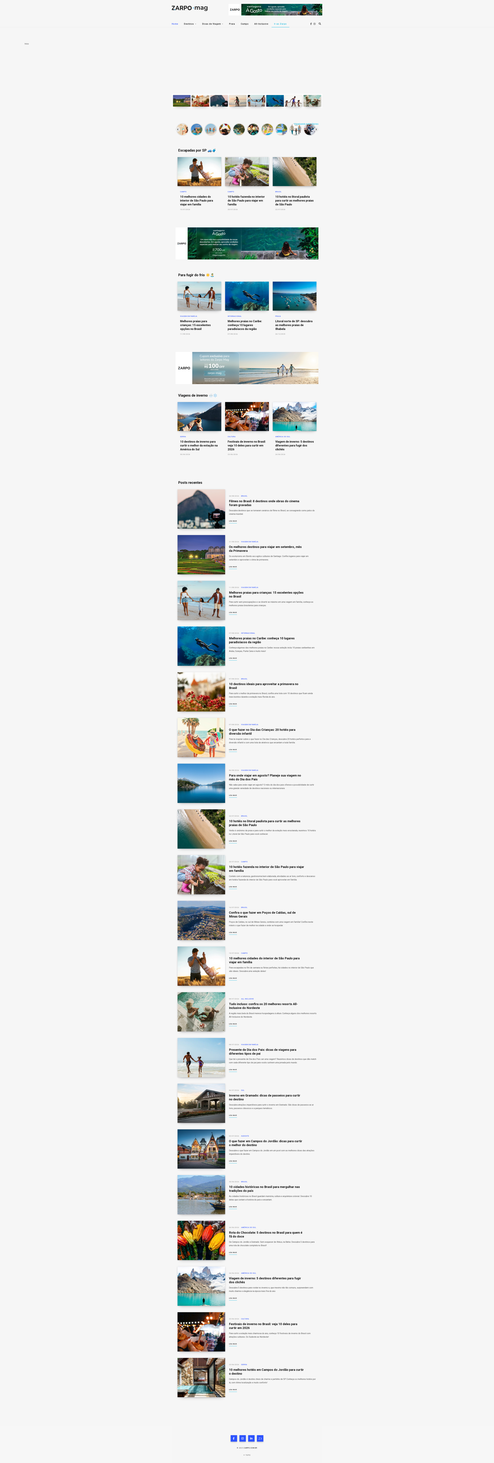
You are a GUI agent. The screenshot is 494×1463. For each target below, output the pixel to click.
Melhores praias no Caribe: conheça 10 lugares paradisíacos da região (245, 325)
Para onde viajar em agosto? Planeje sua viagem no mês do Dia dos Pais (265, 777)
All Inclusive (247, 999)
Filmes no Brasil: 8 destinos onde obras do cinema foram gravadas (264, 503)
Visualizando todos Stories (306, 124)
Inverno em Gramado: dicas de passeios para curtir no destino (264, 1097)
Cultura (232, 437)
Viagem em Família (246, 73)
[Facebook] (234, 1438)
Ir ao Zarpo (280, 24)
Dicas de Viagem (211, 24)
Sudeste (245, 1136)
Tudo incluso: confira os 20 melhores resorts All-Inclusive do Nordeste (263, 1006)
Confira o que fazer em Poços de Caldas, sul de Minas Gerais (262, 914)
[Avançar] (316, 129)
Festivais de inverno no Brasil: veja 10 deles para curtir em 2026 (247, 445)
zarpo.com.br (250, 1448)
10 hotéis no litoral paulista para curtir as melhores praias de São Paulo (294, 200)
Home (175, 24)
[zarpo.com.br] (260, 1438)
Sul (243, 1090)
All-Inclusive (261, 24)
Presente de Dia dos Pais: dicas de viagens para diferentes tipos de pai (262, 1051)
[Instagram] (242, 1438)
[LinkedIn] (251, 1438)
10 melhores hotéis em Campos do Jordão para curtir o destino (266, 1371)
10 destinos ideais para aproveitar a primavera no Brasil (263, 686)
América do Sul (282, 437)
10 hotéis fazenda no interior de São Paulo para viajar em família (246, 200)
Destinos (189, 24)
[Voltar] (178, 129)
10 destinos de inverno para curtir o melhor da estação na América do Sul (199, 445)
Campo (245, 24)
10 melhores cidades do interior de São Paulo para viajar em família (196, 200)
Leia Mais (233, 521)
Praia (232, 24)
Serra (183, 437)
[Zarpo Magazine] (190, 8)
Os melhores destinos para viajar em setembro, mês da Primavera (247, 89)
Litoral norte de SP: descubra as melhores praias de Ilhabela (293, 325)
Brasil (278, 192)
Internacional (235, 316)
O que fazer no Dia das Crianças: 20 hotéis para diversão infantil (262, 731)
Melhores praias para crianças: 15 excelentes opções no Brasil (195, 325)
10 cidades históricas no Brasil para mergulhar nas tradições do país (264, 1189)
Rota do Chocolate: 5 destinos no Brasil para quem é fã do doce (265, 1234)
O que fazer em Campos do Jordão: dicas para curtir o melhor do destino (265, 1143)
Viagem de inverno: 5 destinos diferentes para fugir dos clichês (294, 445)
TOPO (247, 1455)
